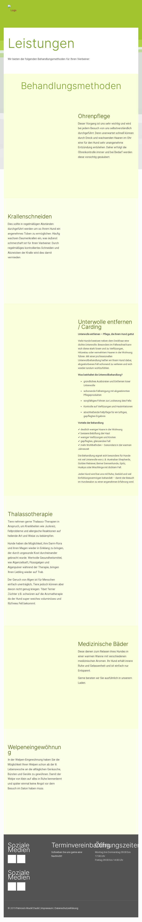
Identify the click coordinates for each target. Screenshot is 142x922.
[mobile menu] (128, 16)
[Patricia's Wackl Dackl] (37, 16)
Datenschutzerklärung (66, 908)
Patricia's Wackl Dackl (27, 908)
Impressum (47, 908)
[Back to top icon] (130, 908)
